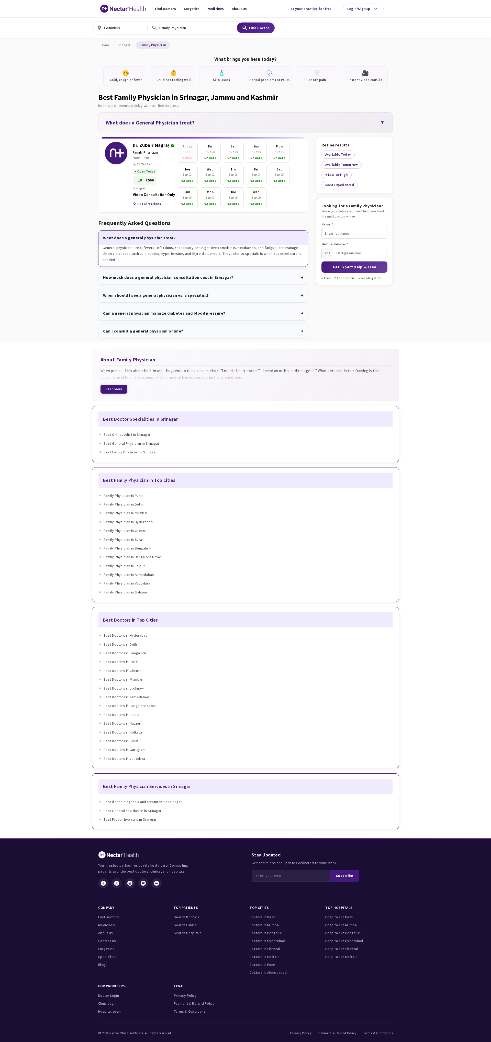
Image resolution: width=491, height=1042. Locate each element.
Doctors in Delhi (262, 917)
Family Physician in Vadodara (127, 583)
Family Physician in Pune (123, 495)
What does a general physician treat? (139, 237)
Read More (114, 389)
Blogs (102, 964)
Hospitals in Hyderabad (344, 940)
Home (105, 45)
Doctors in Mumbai (265, 925)
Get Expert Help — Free (354, 267)
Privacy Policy (185, 995)
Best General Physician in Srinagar (131, 443)
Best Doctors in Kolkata (123, 732)
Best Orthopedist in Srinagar (127, 434)
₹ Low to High (336, 175)
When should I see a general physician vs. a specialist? (156, 295)
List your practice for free (309, 8)
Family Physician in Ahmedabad (129, 574)
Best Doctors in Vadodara (124, 758)
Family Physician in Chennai (126, 530)
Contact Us (107, 940)
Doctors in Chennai (265, 948)
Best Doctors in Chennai (123, 670)
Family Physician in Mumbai (125, 513)
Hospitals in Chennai (341, 948)
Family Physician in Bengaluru (127, 548)
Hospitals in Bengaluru (343, 933)
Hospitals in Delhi (339, 917)
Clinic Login (107, 1003)
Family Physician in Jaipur (124, 566)
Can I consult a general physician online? (143, 331)
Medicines (216, 8)
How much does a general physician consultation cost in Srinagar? (168, 277)
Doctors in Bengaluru (267, 933)
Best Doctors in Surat (121, 741)
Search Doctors (186, 917)
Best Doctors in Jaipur (122, 714)
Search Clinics (185, 925)
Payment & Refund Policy (194, 1003)
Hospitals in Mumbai (341, 925)
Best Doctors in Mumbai (123, 679)
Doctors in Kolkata (265, 956)
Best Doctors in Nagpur (122, 723)
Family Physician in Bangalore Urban (133, 557)
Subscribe (344, 875)
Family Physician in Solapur (125, 592)
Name (327, 224)
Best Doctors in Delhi (121, 644)
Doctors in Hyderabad (267, 940)
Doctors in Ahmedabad (268, 972)
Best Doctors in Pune (121, 661)
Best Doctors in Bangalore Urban (130, 705)
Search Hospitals (188, 933)
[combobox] (119, 27)
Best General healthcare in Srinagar (133, 810)
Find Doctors (165, 8)
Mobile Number (335, 244)
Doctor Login (108, 995)
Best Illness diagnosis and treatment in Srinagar (143, 801)
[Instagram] (130, 883)
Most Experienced (339, 185)
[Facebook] (103, 883)
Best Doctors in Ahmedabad (126, 697)
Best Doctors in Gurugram (125, 749)
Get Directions (149, 204)
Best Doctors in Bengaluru (125, 653)
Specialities (107, 956)
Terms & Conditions (190, 1011)
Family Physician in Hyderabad (128, 522)
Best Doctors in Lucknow (124, 688)
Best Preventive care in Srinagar (130, 819)
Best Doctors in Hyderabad (126, 635)
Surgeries (191, 8)
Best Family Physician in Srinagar (130, 452)
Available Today (338, 154)
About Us (239, 8)
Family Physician (145, 152)
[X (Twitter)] (116, 883)
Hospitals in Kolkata (341, 956)
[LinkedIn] (156, 883)
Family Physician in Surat (123, 539)
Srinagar (124, 45)
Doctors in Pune (262, 964)
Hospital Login (109, 1011)
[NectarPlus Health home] (123, 9)
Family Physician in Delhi (123, 504)
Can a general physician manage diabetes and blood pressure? (164, 313)
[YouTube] (143, 883)
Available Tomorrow (341, 165)
